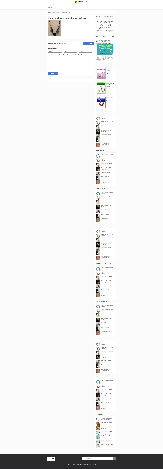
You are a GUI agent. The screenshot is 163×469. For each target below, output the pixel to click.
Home (49, 5)
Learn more (108, 75)
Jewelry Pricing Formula (106, 422)
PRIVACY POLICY (88, 464)
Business (84, 5)
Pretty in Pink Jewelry (106, 134)
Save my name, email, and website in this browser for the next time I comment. (68, 54)
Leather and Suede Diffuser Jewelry (105, 144)
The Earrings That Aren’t (106, 440)
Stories (109, 5)
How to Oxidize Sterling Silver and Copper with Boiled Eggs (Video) (106, 433)
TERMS (94, 464)
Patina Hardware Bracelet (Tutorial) (107, 117)
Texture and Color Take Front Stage (106, 131)
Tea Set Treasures (105, 138)
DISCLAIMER (82, 464)
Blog (53, 5)
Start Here (61, 5)
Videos (98, 5)
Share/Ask (50, 7)
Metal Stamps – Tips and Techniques (106, 427)
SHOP (56, 5)
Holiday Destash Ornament (107, 125)
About (66, 5)
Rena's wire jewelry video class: (103, 40)
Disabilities (104, 5)
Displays (89, 5)
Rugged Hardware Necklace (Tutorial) (107, 122)
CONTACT (69, 464)
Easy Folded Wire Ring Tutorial (106, 436)
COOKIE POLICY (75, 464)
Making (79, 5)
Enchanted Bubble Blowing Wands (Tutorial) (107, 445)
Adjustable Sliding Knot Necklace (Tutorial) (106, 419)
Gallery (94, 5)
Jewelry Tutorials (73, 5)
